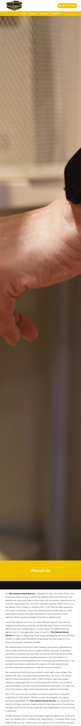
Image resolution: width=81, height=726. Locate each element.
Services (32, 14)
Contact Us (55, 14)
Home (23, 14)
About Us (44, 14)
